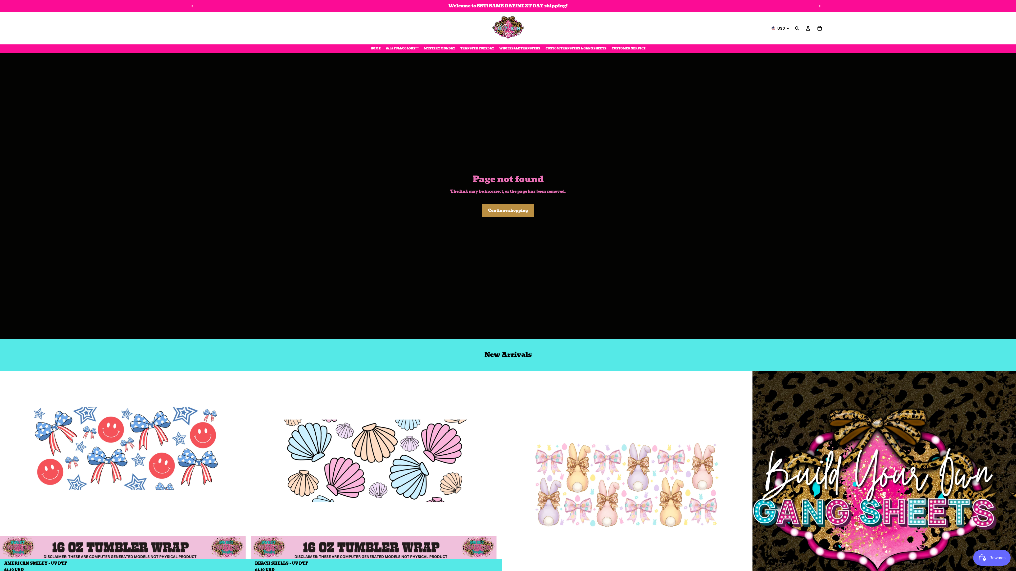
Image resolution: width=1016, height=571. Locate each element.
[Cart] (820, 28)
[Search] (797, 28)
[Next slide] (820, 6)
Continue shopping (508, 210)
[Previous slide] (192, 6)
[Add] (242, 551)
